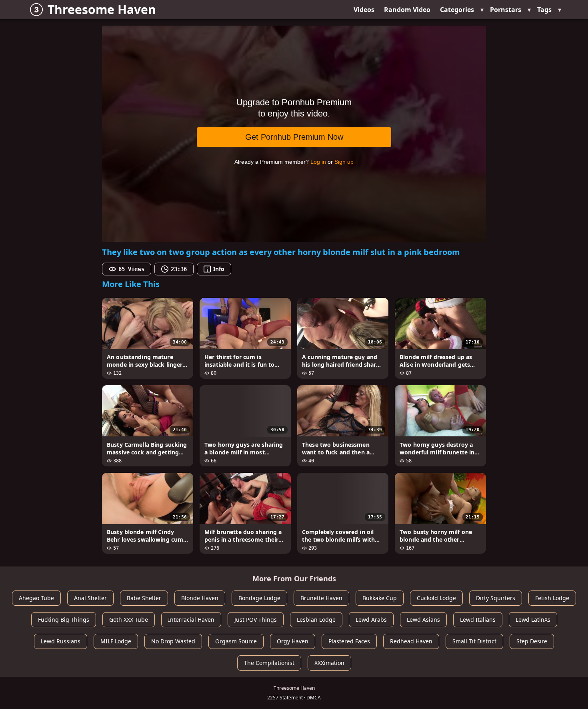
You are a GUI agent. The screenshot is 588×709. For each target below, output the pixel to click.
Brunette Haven (321, 598)
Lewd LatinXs (533, 619)
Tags (544, 9)
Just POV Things (255, 619)
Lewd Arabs (371, 619)
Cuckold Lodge (436, 598)
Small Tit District (474, 641)
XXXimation (329, 663)
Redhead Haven (411, 641)
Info (218, 269)
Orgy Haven (292, 641)
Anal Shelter (90, 598)
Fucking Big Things (63, 619)
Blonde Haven (199, 598)
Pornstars (505, 9)
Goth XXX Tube (128, 619)
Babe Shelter (144, 598)
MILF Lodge (115, 641)
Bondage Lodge (259, 598)
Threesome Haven (102, 9)
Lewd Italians (478, 619)
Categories (457, 9)
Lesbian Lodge (316, 619)
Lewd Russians (60, 641)
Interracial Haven (191, 619)
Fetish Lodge (552, 598)
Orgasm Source (236, 641)
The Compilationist (269, 663)
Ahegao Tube (36, 598)
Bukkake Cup (379, 598)
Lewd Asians (423, 619)
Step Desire (531, 641)
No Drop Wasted (173, 641)
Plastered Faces (349, 641)
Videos (364, 9)
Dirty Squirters (495, 598)
